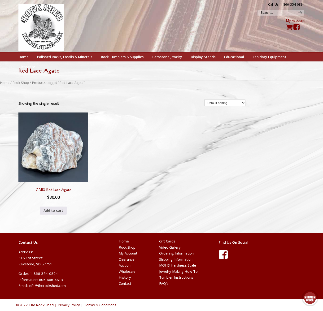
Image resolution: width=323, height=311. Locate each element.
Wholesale (127, 271)
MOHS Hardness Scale (177, 265)
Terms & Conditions (100, 304)
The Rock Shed (46, 26)
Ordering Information (176, 253)
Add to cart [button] (53, 210)
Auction (125, 265)
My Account (295, 20)
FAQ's (164, 283)
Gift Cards (167, 241)
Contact (125, 283)
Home (4, 82)
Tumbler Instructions (176, 277)
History (125, 277)
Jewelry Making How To (178, 271)
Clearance (127, 259)
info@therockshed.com (47, 285)
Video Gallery (170, 247)
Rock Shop (21, 82)
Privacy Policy (69, 304)
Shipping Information (175, 259)
